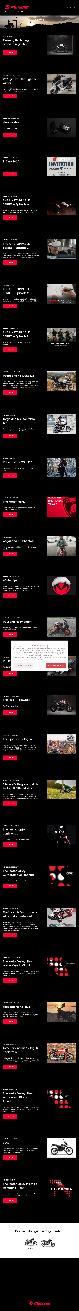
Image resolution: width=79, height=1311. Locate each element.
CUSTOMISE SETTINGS (23, 666)
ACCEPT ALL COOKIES (56, 666)
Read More (10, 52)
